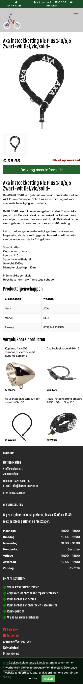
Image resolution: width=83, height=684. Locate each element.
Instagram (13, 635)
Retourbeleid (11, 647)
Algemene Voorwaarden (17, 641)
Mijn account (44, 2)
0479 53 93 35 (22, 481)
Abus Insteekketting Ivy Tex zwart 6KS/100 (23, 400)
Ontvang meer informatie (42, 170)
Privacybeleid (11, 653)
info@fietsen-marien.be (25, 486)
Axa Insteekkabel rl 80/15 (63, 348)
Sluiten (48, 678)
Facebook (12, 629)
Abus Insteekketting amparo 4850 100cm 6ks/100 (65, 400)
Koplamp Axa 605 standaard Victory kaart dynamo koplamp (20, 352)
